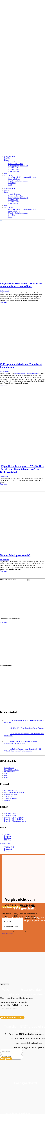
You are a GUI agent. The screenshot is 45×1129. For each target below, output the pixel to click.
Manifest (7, 800)
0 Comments (4, 476)
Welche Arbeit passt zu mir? (15, 555)
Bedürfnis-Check (9, 772)
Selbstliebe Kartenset (11, 798)
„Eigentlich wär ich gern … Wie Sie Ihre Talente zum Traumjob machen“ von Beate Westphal (22, 469)
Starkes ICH (8, 796)
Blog (5, 775)
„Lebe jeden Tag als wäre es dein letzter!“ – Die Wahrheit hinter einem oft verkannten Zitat (22, 750)
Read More (3, 302)
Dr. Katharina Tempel (11, 770)
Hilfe (6, 777)
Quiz (5, 773)
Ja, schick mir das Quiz (11, 1017)
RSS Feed (7, 840)
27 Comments (4, 371)
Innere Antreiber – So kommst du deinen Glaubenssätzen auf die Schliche (20, 742)
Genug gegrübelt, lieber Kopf (14, 817)
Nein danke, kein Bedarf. (9, 1009)
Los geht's (5, 1058)
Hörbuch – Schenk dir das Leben (15, 821)
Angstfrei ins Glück (10, 794)
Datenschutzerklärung (7, 933)
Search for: (3, 579)
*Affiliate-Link (9, 847)
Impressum (7, 851)
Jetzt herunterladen (11, 907)
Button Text (5, 984)
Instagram (7, 836)
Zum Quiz (3, 622)
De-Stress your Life (10, 791)
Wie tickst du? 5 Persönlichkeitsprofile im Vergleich (27, 728)
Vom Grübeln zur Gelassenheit (14, 792)
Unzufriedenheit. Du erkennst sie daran (27, 373)
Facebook (7, 838)
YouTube (7, 834)
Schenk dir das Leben (11, 815)
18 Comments (4, 560)
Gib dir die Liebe (9, 813)
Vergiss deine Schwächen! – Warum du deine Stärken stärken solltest (21, 285)
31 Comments (4, 291)
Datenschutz (8, 849)
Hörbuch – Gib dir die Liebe (13, 819)
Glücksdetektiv (9, 768)
